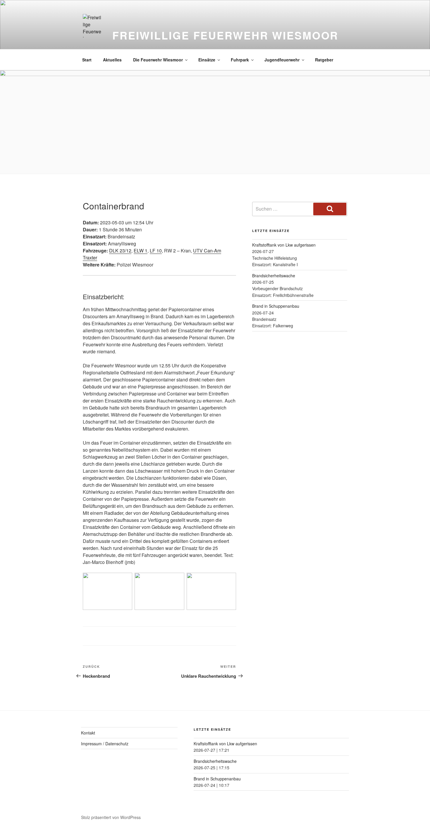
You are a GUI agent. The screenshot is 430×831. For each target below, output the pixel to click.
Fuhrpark (240, 60)
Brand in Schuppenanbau (275, 306)
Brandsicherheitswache (273, 275)
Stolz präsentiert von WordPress (111, 817)
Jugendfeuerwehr (282, 60)
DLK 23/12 (120, 250)
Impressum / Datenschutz (104, 743)
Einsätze (206, 60)
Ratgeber (324, 60)
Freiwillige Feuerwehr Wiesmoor (225, 35)
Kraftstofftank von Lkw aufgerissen (284, 245)
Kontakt (88, 733)
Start (87, 60)
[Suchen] (329, 209)
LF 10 (156, 250)
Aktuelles (112, 60)
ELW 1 (140, 250)
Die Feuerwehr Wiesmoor (158, 60)
